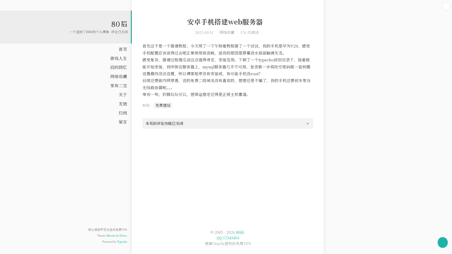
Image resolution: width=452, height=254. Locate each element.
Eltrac (123, 235)
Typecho (122, 241)
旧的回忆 (118, 67)
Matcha (110, 235)
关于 (123, 94)
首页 (123, 49)
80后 (119, 24)
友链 (123, 104)
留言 (123, 122)
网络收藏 (118, 76)
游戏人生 (118, 58)
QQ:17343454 (228, 238)
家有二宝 (118, 85)
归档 (123, 113)
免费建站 (162, 105)
